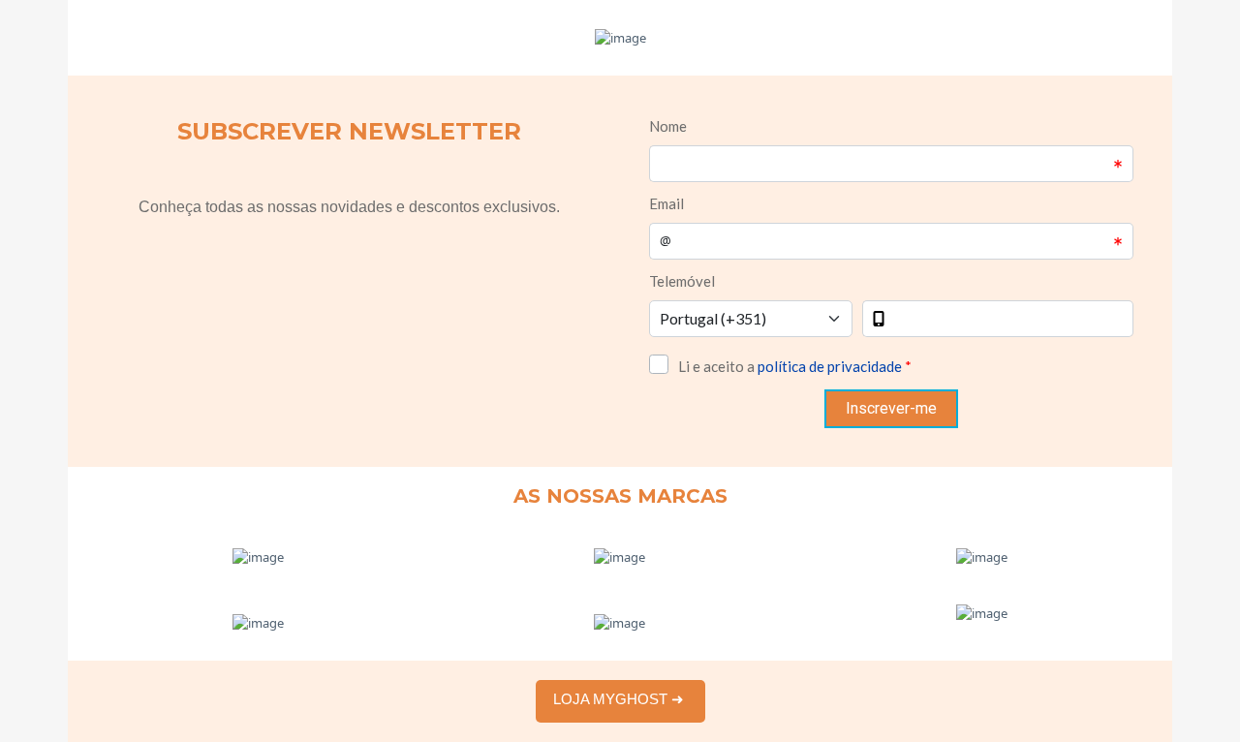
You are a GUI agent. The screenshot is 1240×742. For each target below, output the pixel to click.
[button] (620, 699)
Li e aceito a (795, 366)
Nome (668, 126)
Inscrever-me (891, 408)
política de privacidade (830, 366)
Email (666, 203)
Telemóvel (682, 281)
